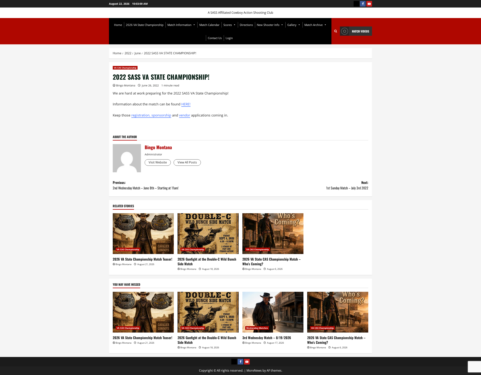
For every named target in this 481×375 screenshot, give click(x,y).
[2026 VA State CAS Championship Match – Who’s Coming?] (272, 233)
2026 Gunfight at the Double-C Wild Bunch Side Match (207, 261)
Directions (246, 25)
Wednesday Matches (257, 328)
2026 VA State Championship (144, 25)
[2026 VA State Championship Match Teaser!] (143, 233)
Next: (347, 185)
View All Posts (187, 162)
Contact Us (215, 38)
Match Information (179, 25)
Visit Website (158, 162)
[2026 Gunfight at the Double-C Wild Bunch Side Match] (208, 233)
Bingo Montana (125, 85)
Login (229, 38)
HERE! (186, 104)
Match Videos (360, 31)
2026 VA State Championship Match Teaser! (142, 259)
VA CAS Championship (125, 67)
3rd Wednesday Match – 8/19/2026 (266, 337)
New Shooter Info (268, 25)
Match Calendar (209, 25)
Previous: (145, 185)
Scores (227, 25)
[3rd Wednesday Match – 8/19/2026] (272, 312)
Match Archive (313, 25)
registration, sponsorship (151, 115)
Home (118, 25)
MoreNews (254, 370)
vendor (184, 115)
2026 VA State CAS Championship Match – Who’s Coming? (271, 261)
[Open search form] (335, 31)
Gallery (291, 25)
